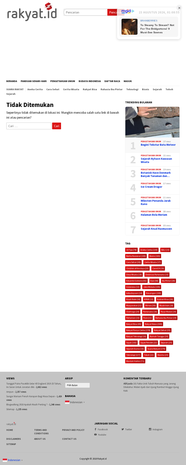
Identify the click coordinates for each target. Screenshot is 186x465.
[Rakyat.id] (32, 12)
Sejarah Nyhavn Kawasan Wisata (156, 160)
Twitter (128, 429)
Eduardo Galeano (136, 280)
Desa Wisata (134, 274)
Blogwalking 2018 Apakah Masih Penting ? (26, 404)
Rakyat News (153, 324)
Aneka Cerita (148, 249)
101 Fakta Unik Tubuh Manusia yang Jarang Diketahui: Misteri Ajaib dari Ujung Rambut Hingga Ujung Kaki (151, 387)
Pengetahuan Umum (151, 141)
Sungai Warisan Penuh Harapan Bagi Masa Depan (30, 396)
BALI (165, 249)
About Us (40, 438)
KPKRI (148, 299)
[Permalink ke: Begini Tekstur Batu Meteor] (152, 122)
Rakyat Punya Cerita (138, 330)
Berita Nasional (136, 256)
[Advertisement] (93, 49)
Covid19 (158, 268)
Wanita (162, 355)
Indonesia (133, 287)
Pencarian (116, 12)
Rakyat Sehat (162, 330)
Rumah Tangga (159, 336)
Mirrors (150, 305)
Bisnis (154, 256)
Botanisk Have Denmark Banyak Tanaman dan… (156, 174)
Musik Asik (166, 305)
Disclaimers (13, 438)
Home (9, 430)
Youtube (102, 434)
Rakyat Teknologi (136, 336)
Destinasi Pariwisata (156, 274)
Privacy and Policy (73, 430)
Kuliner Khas (165, 299)
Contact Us (69, 438)
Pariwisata (150, 311)
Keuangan (153, 293)
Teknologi (133, 355)
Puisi (147, 317)
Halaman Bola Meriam (154, 214)
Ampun (9, 391)
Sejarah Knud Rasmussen (156, 228)
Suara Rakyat (156, 348)
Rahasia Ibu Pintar (165, 317)
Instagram (158, 429)
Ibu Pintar (168, 280)
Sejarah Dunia (135, 348)
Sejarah (166, 342)
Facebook (103, 429)
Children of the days (137, 268)
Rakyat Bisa (133, 324)
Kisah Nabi (133, 299)
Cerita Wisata (152, 262)
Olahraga (132, 311)
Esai (154, 280)
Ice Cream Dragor (151, 186)
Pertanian (133, 317)
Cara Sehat (133, 262)
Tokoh (149, 355)
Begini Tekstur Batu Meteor (158, 144)
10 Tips (131, 249)
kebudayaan (134, 293)
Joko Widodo (151, 287)
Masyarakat (133, 305)
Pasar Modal (168, 311)
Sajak (131, 342)
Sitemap (10, 409)
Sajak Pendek (148, 342)
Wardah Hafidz (135, 361)
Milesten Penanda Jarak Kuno (156, 202)
